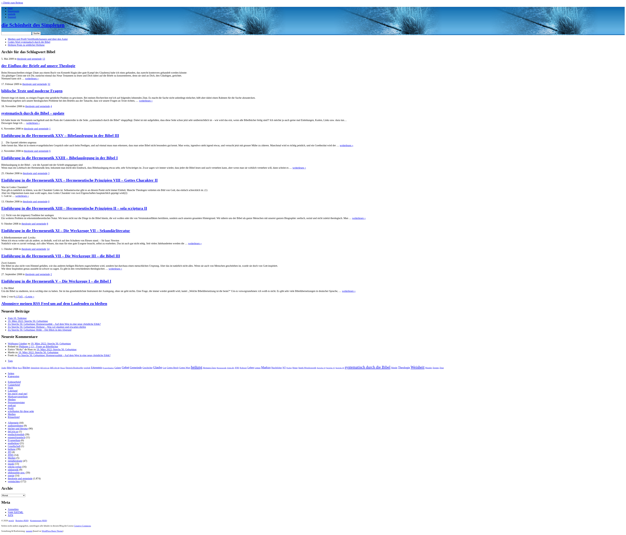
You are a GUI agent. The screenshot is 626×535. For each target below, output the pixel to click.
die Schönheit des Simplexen (33, 25)
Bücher (26, 367)
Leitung (258, 368)
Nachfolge (276, 367)
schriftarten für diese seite (21, 411)
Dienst (62, 368)
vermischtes (14, 481)
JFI (9, 452)
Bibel (9, 367)
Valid (15, 512)
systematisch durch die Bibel (367, 367)
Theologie (404, 367)
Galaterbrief (14, 384)
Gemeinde (136, 367)
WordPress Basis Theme (52, 531)
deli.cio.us (55, 367)
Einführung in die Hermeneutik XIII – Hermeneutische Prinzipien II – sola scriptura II (74, 208)
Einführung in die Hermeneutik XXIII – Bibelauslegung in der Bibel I (59, 158)
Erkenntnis (96, 367)
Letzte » (30, 296)
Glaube (157, 367)
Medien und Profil (38, 39)
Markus (266, 367)
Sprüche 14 (321, 368)
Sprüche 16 (339, 368)
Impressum (13, 11)
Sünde (394, 367)
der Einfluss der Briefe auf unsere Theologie (38, 66)
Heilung (26, 45)
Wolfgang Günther (17, 343)
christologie (35, 368)
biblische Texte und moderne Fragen (31, 91)
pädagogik (13, 469)
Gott (164, 368)
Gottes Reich (173, 367)
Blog (14, 367)
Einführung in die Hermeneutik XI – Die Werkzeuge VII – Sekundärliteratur (65, 231)
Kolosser (243, 368)
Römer (295, 368)
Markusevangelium (18, 396)
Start (10, 8)
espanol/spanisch (16, 437)
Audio (3, 368)
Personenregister (16, 402)
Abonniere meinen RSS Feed (54, 303)
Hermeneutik (221, 368)
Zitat (442, 368)
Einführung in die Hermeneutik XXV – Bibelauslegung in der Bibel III (60, 135)
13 (43, 58)
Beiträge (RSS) (22, 520)
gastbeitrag (13, 443)
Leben (250, 367)
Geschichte (147, 368)
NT (284, 367)
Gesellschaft (14, 446)
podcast (12, 405)
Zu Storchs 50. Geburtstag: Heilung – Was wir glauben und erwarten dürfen (47, 327)
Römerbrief (14, 417)
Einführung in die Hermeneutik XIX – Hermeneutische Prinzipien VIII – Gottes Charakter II (79, 180)
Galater (117, 368)
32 (49, 84)
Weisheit (418, 367)
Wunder (428, 368)
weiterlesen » (32, 78)
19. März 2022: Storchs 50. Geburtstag (28, 321)
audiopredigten (15, 425)
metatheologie (15, 460)
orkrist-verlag (15, 466)
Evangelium (14, 440)
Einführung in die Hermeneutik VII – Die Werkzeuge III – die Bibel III (60, 256)
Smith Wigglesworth (307, 368)
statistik (11, 14)
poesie (11, 475)
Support (12, 17)
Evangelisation (108, 368)
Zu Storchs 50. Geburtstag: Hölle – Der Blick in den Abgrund (39, 330)
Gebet (125, 367)
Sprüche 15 (330, 368)
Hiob (10, 387)
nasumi (29, 531)
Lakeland (12, 390)
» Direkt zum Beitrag (12, 2)
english (87, 368)
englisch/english (16, 434)
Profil (11, 408)
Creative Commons (82, 526)
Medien (12, 399)
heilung (196, 367)
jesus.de (230, 368)
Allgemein (13, 422)
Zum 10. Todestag (17, 318)
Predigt (289, 368)
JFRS (237, 368)
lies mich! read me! (17, 393)
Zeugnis (436, 368)
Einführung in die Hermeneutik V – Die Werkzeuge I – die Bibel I (56, 281)
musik (11, 463)
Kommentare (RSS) (38, 520)
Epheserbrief (14, 382)
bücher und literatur (18, 428)
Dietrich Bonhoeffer (74, 368)
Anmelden (13, 509)
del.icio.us (44, 368)
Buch (20, 368)
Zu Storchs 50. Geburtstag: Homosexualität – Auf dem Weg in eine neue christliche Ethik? (54, 324)
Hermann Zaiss (209, 368)
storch (11, 520)
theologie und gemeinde (29, 58)
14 (48, 249)
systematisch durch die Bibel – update (32, 113)
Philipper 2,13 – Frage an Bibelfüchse (38, 346)
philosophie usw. (16, 472)
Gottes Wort (29, 42)
